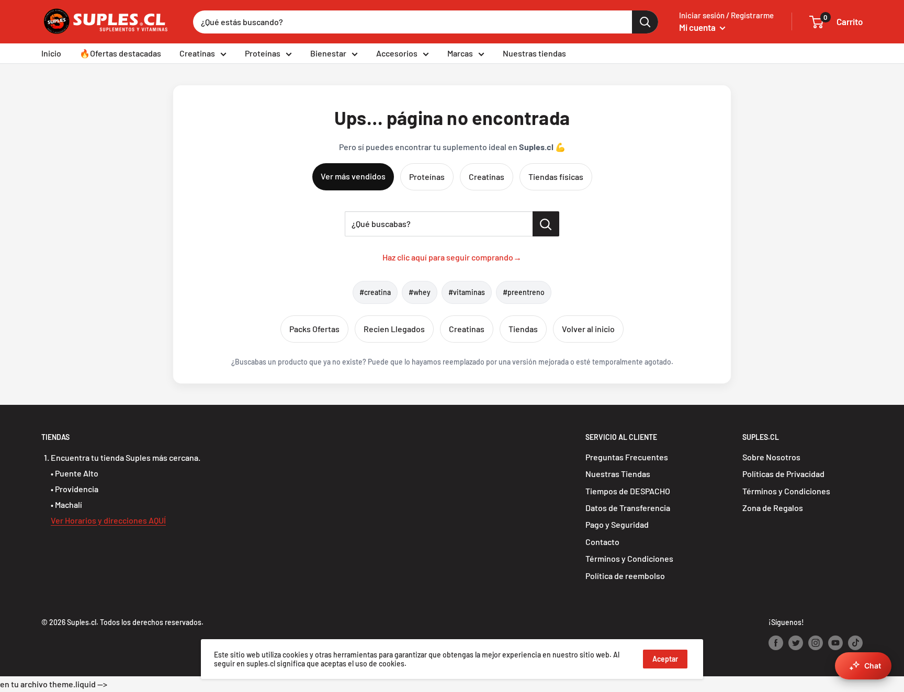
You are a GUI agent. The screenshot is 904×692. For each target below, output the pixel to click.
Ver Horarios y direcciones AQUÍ (108, 520)
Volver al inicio (588, 329)
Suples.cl (81, 622)
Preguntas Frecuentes (626, 457)
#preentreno (524, 292)
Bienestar (328, 53)
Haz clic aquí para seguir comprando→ (452, 257)
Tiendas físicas (555, 176)
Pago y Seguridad (617, 524)
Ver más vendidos (353, 176)
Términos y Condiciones (629, 558)
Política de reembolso (625, 576)
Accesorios (396, 53)
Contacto (602, 542)
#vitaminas (466, 292)
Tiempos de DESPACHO (627, 491)
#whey (420, 292)
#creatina (375, 292)
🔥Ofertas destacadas (120, 53)
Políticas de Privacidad (783, 474)
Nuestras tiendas (534, 53)
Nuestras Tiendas (617, 474)
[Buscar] (645, 21)
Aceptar (665, 658)
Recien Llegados (394, 329)
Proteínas (262, 53)
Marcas (460, 53)
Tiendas (523, 329)
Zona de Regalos (772, 508)
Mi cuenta (698, 27)
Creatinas (197, 53)
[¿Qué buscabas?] (546, 223)
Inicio (51, 53)
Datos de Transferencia (627, 508)
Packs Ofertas (314, 329)
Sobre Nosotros (771, 457)
